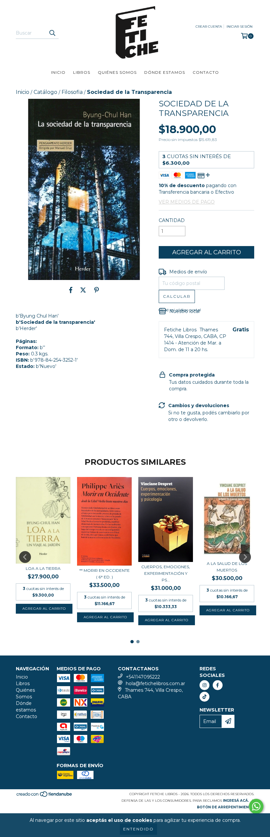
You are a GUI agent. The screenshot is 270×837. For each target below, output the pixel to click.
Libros (81, 72)
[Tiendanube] (44, 796)
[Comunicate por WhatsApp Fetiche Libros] (256, 806)
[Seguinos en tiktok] (204, 697)
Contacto (206, 72)
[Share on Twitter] (83, 290)
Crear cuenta (209, 26)
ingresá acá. (236, 800)
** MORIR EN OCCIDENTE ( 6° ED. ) (104, 573)
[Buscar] (52, 33)
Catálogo (45, 92)
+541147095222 (143, 677)
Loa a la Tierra (43, 568)
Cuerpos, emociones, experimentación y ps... (165, 573)
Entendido (138, 828)
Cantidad (172, 220)
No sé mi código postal (180, 309)
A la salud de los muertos (227, 566)
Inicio (58, 72)
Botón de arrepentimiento (225, 807)
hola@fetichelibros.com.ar (155, 683)
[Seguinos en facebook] (218, 685)
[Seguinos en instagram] (204, 685)
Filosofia (72, 92)
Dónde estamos (164, 72)
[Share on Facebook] (70, 290)
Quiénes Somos (117, 72)
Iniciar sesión (240, 26)
